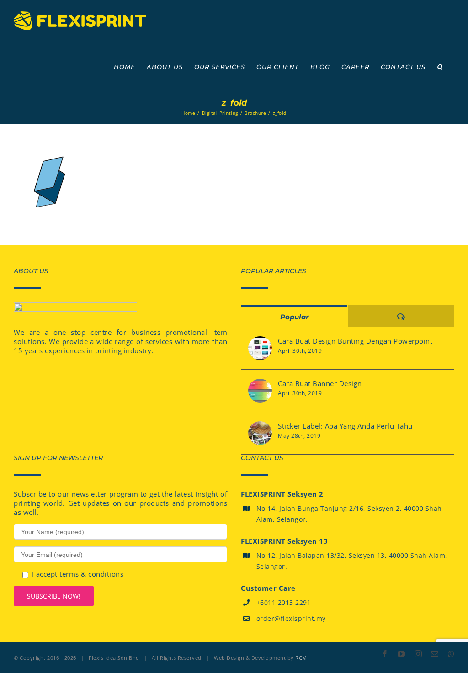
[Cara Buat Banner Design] (260, 391)
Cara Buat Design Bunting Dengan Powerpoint (355, 340)
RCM (301, 657)
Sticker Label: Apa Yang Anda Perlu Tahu (345, 425)
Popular (294, 317)
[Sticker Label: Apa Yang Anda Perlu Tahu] (260, 433)
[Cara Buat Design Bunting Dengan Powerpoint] (260, 348)
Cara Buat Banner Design (320, 383)
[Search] (440, 67)
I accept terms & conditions (78, 573)
